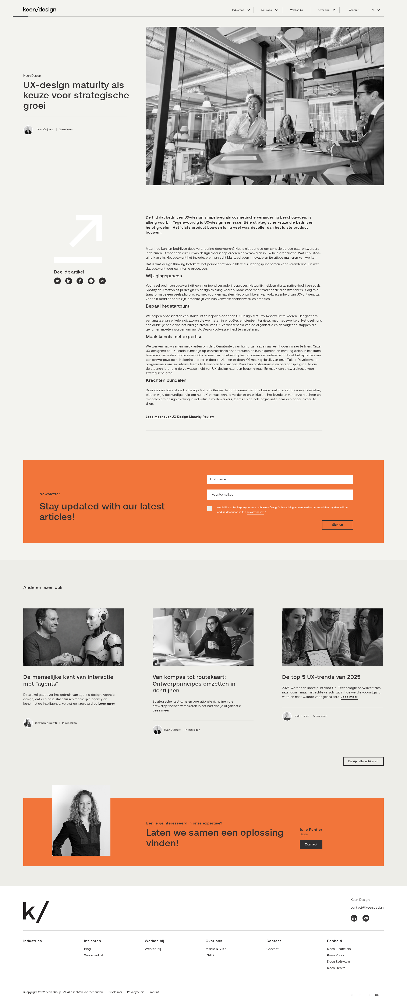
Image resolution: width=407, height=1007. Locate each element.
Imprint (154, 992)
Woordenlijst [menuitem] (93, 955)
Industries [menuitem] (238, 10)
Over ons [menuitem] (323, 10)
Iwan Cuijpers (45, 129)
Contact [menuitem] (354, 10)
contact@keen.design (367, 907)
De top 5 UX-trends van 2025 (321, 677)
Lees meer (106, 703)
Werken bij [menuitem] (296, 10)
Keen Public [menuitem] (336, 955)
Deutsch (363, 995)
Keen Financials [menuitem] (339, 949)
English (371, 995)
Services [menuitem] (266, 10)
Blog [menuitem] (87, 949)
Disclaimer (115, 992)
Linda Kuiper (301, 716)
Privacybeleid (136, 992)
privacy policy (255, 512)
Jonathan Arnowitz (46, 723)
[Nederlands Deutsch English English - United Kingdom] (367, 995)
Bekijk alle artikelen (363, 761)
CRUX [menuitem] (210, 955)
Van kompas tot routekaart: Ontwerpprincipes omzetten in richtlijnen (194, 683)
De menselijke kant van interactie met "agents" (68, 680)
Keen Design (32, 75)
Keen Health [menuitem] (336, 968)
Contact (311, 844)
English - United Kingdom (379, 995)
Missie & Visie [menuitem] (216, 949)
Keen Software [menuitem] (338, 961)
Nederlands (355, 995)
